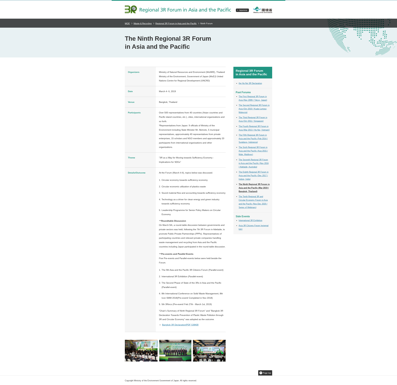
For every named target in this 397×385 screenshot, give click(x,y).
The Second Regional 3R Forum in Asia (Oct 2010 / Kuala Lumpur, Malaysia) (254, 109)
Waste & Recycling (143, 23)
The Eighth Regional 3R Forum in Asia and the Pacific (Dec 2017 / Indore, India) (253, 175)
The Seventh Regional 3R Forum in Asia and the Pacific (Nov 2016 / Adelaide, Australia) (254, 163)
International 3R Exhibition (250, 220)
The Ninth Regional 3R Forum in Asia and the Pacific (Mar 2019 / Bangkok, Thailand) (254, 188)
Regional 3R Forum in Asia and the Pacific (176, 23)
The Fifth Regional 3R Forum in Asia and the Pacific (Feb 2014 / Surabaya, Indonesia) (253, 138)
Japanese (243, 10)
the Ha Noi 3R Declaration (250, 83)
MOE (127, 23)
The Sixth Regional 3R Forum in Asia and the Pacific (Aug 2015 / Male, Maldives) (253, 151)
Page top (267, 373)
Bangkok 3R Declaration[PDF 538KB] (180, 324)
